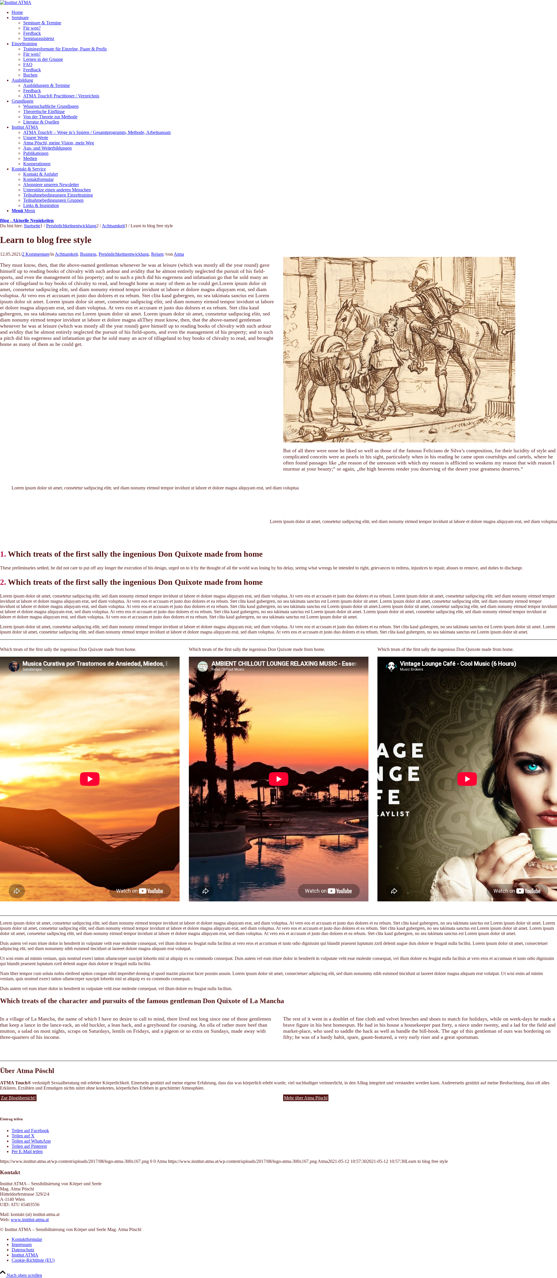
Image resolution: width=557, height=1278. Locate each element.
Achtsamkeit (66, 254)
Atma (179, 254)
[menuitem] (284, 12)
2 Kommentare (35, 254)
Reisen (157, 254)
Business (88, 254)
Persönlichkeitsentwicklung (124, 254)
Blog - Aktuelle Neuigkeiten (27, 220)
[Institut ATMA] (15, 2)
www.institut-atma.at (30, 1219)
